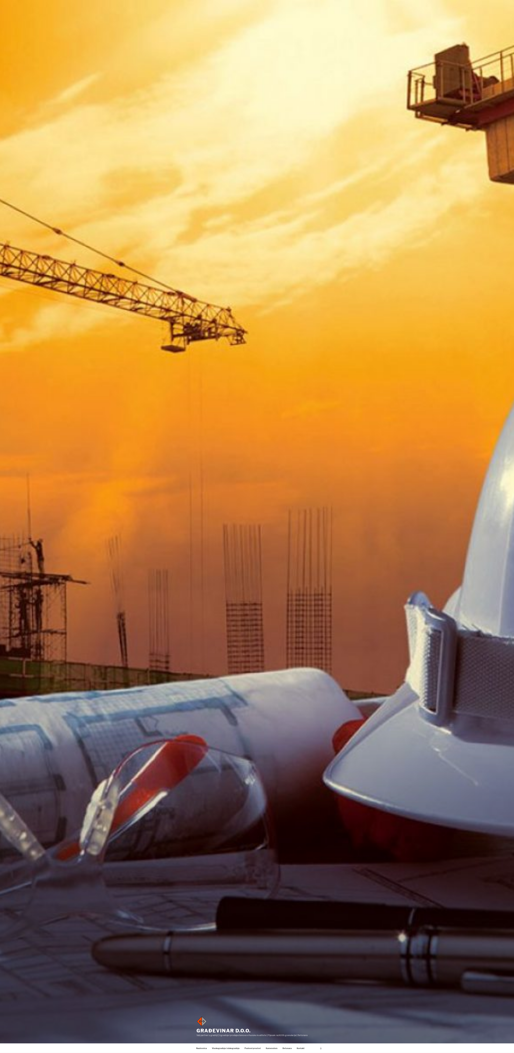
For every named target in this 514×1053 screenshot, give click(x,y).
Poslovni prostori (253, 1048)
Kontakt (301, 1048)
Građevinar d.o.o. (223, 1031)
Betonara (287, 1048)
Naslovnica (201, 1048)
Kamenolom (271, 1048)
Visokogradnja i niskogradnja (225, 1048)
